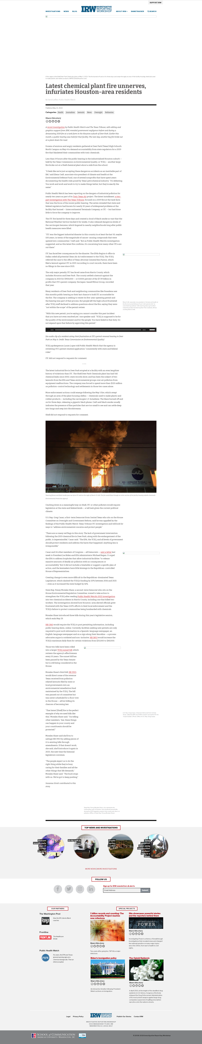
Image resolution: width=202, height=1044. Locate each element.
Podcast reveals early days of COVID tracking (40, 845)
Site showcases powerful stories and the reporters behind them (144, 914)
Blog (74, 11)
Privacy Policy (78, 1016)
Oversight (98, 112)
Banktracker (137, 11)
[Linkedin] (53, 121)
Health (60, 112)
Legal (68, 1016)
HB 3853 (94, 637)
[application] (101, 330)
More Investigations (107, 869)
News (66, 11)
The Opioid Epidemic (139, 958)
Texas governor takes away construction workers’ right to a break (144, 848)
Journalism (70, 112)
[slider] (152, 329)
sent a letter (106, 552)
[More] (59, 121)
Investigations (53, 11)
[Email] (56, 121)
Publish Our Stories (124, 1016)
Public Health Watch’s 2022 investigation (96, 596)
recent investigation (56, 127)
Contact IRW (138, 1016)
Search (152, 11)
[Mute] (148, 330)
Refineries (109, 112)
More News (90, 869)
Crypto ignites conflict (111, 843)
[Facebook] (47, 121)
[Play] (48, 330)
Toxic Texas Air (79, 196)
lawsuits (81, 112)
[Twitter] (50, 121)
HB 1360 (49, 625)
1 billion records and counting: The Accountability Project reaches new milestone (107, 915)
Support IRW (155, 3)
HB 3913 (72, 672)
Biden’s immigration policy (103, 958)
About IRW (121, 11)
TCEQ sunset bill (64, 650)
